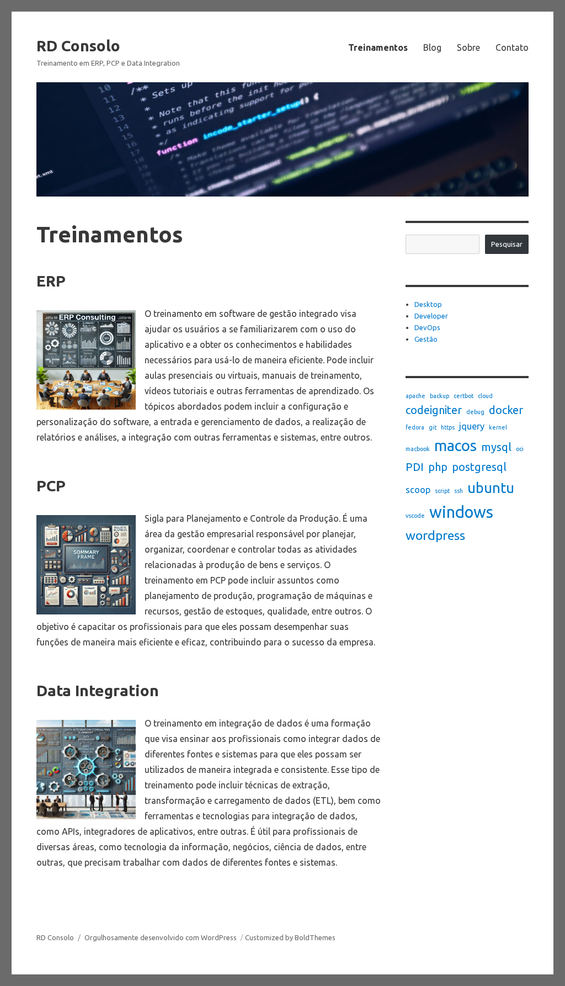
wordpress (435, 535)
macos (455, 445)
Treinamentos (378, 47)
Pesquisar (507, 244)
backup (439, 396)
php (437, 466)
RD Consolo (78, 45)
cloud (485, 396)
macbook (418, 449)
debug (475, 412)
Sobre (468, 47)
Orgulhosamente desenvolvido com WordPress (160, 937)
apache (415, 396)
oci (520, 449)
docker (506, 410)
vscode (415, 515)
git (432, 427)
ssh (458, 490)
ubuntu (490, 488)
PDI (415, 466)
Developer (431, 316)
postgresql (479, 466)
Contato (512, 47)
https (448, 427)
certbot (463, 396)
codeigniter (434, 410)
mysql (496, 447)
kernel (498, 427)
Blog (432, 47)
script (442, 490)
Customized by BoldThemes (290, 937)
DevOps (427, 327)
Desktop (428, 304)
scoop (418, 490)
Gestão (426, 339)
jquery (471, 426)
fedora (415, 427)
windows (461, 512)
